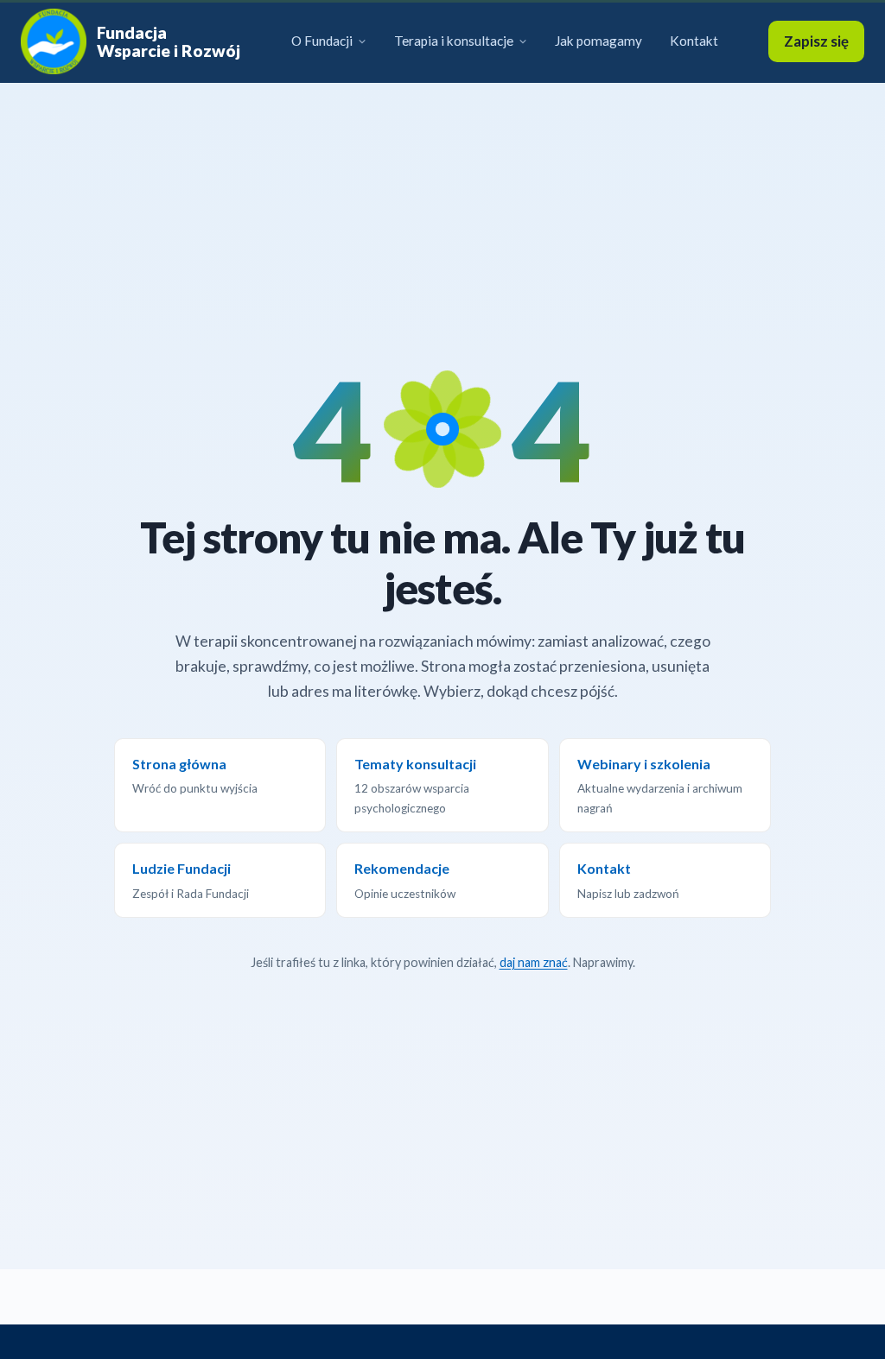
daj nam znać (534, 962)
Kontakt (694, 40)
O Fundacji (322, 40)
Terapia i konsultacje (453, 40)
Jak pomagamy (598, 40)
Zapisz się (816, 41)
